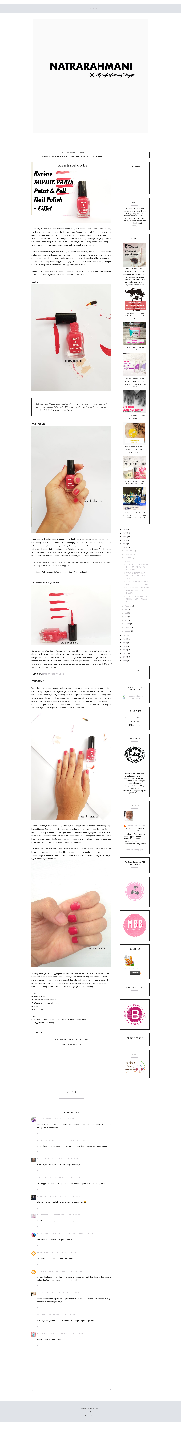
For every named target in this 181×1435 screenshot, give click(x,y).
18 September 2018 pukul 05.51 (68, 1252)
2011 (125, 653)
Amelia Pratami (44, 1177)
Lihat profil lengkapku (134, 849)
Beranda (93, 8)
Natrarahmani (93, 1408)
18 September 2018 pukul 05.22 (85, 1233)
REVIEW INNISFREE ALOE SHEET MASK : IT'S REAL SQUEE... (135, 575)
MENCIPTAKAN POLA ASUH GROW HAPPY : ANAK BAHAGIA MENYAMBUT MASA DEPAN (134, 515)
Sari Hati (41, 1314)
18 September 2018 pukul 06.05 (65, 1293)
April (127, 620)
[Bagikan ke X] (68, 1092)
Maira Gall (90, 1415)
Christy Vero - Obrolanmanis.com (53, 1233)
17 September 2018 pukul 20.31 (64, 1159)
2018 (125, 547)
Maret (127, 624)
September (129, 561)
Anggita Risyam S (45, 1333)
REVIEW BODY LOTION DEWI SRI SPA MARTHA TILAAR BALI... (136, 599)
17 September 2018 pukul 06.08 (71, 1140)
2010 (125, 657)
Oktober (128, 558)
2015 (125, 639)
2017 (125, 635)
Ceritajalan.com (45, 1271)
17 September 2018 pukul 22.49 (66, 1196)
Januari (128, 631)
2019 (125, 544)
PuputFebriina (44, 1215)
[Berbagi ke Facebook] (72, 1092)
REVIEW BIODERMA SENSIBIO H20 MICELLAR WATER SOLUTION (136, 567)
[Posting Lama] (110, 1389)
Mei (126, 616)
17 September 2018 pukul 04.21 (66, 1118)
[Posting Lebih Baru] (32, 1389)
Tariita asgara (44, 1118)
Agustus (128, 606)
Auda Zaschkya (44, 1196)
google (136, 721)
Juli (126, 609)
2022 (125, 533)
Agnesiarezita (44, 1293)
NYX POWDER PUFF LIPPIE (53, 674)
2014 (125, 642)
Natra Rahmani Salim (136, 826)
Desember (129, 550)
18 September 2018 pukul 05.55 (68, 1271)
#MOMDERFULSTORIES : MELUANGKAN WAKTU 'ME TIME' (135, 315)
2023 (125, 529)
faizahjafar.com (45, 1252)
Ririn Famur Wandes (46, 1140)
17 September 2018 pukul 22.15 (67, 1177)
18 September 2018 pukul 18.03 (69, 1333)
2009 (125, 660)
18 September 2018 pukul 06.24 (61, 1314)
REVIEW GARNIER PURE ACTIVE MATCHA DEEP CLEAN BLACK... (137, 590)
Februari (128, 627)
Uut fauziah (43, 1159)
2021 (125, 536)
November (129, 554)
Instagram (135, 725)
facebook (130, 718)
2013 (125, 646)
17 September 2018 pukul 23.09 (66, 1215)
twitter (142, 718)
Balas (40, 1133)
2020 (125, 540)
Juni (126, 613)
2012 (125, 650)
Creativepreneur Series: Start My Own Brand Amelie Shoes (135, 449)
